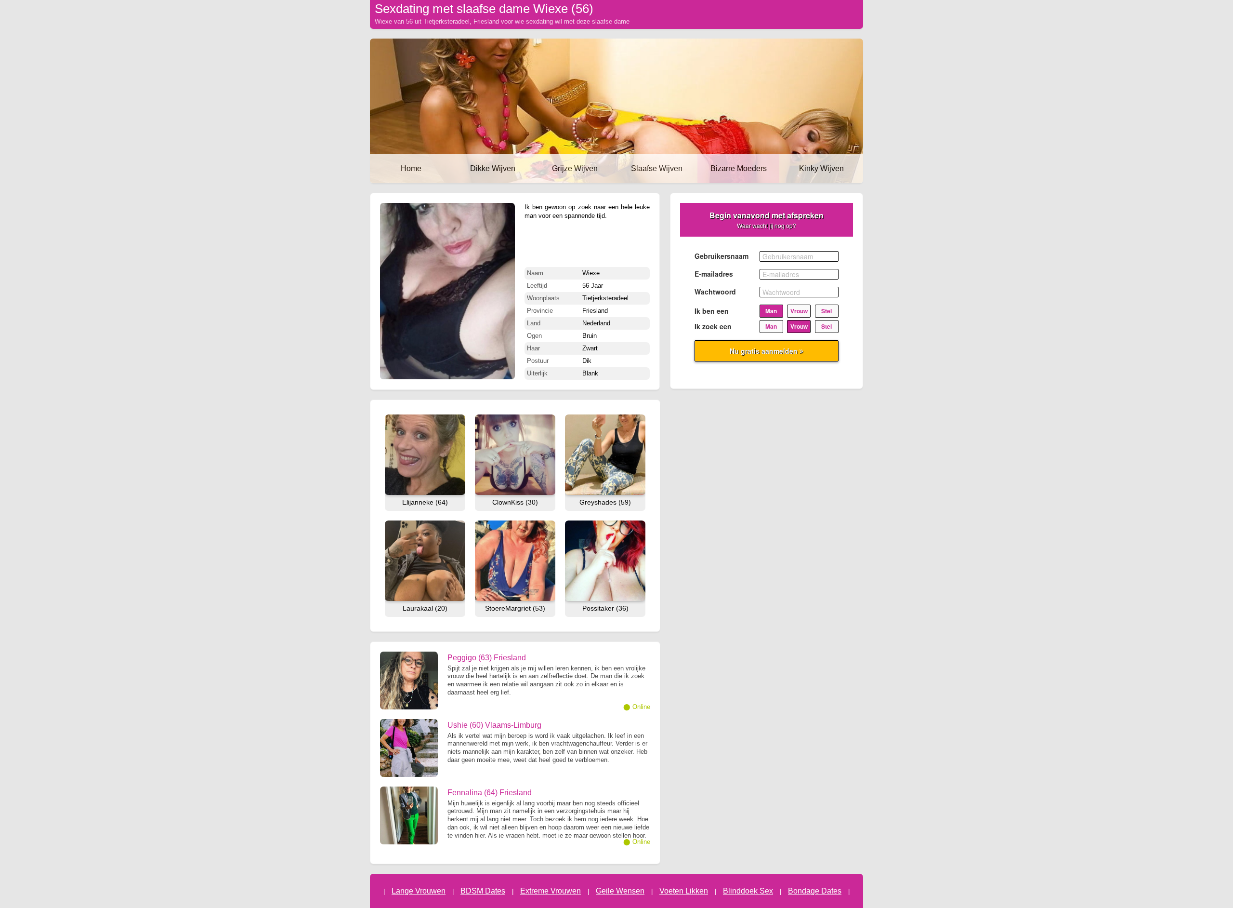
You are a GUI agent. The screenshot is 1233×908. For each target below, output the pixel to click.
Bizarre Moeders (738, 168)
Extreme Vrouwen (550, 891)
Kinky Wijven (821, 168)
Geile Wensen (620, 891)
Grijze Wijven (575, 168)
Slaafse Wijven (656, 168)
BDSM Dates (482, 891)
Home (411, 168)
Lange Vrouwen (419, 891)
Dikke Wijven (492, 168)
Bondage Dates (814, 891)
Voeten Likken (683, 891)
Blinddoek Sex (748, 891)
